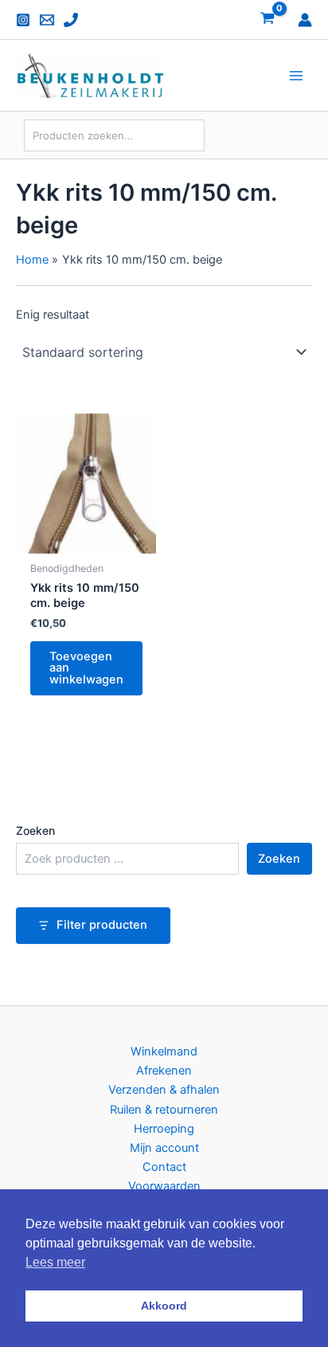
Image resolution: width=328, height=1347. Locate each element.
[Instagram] (23, 20)
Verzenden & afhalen (164, 1090)
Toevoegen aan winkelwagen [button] (86, 668)
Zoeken (35, 830)
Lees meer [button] (55, 1262)
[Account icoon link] (305, 20)
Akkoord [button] (164, 1305)
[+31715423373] (71, 20)
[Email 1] (47, 20)
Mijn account (164, 1148)
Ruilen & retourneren (164, 1109)
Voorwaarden (164, 1186)
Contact (164, 1167)
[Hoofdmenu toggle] (296, 76)
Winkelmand (164, 1051)
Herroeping (164, 1129)
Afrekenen (164, 1070)
